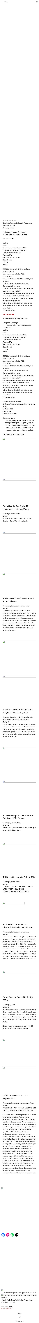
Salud (3, 1248)
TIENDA (4, 1272)
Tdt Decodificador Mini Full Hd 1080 (19, 877)
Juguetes (6, 717)
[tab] (11, 325)
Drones (13, 823)
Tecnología (12, 220)
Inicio (5, 220)
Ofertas (3, 1276)
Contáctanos (5, 1279)
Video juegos (24, 719)
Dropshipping (6, 1283)
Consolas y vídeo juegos (18, 717)
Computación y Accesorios (20, 606)
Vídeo (18, 513)
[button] (5, 524)
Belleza (4, 1245)
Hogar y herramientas (8, 1241)
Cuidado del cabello (8, 1263)
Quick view (5, 529)
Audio (13, 513)
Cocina (3, 1259)
